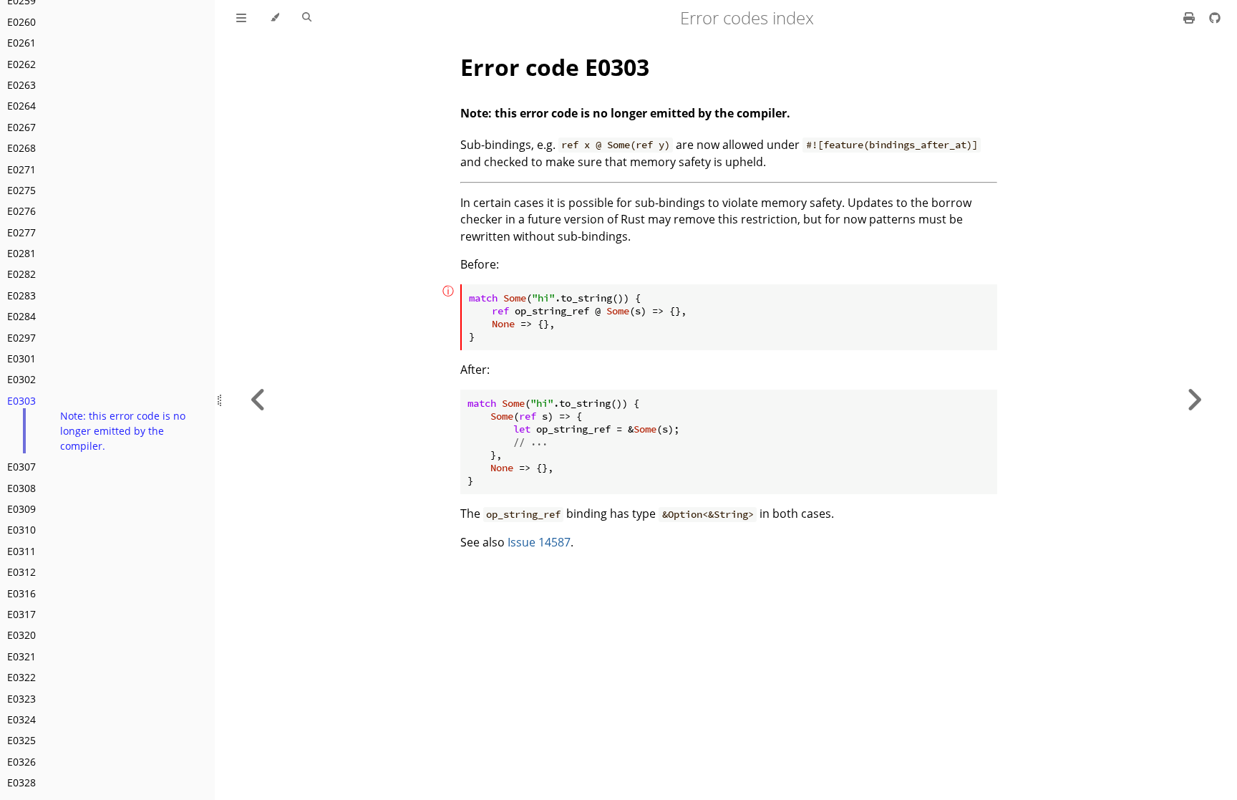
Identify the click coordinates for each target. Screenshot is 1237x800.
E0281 (21, 253)
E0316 (21, 593)
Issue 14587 (539, 542)
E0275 (21, 190)
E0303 (21, 401)
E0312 (21, 572)
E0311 (21, 551)
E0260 (21, 22)
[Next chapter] (1194, 400)
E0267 (21, 127)
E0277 (21, 232)
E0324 (21, 719)
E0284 (21, 316)
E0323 (21, 698)
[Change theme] (274, 18)
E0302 (21, 379)
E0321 (21, 656)
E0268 (21, 148)
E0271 (21, 169)
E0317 (21, 614)
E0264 (21, 105)
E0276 (21, 211)
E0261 (21, 42)
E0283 (21, 295)
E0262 (21, 64)
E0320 (21, 635)
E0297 (21, 337)
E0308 (21, 488)
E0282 (21, 274)
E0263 (21, 85)
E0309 (21, 509)
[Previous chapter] (258, 400)
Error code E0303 (554, 67)
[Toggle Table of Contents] (241, 18)
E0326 (21, 761)
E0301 (21, 358)
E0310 (21, 529)
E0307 (21, 466)
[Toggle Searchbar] (307, 18)
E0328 (21, 782)
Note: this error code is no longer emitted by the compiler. (122, 431)
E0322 (21, 677)
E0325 (21, 740)
